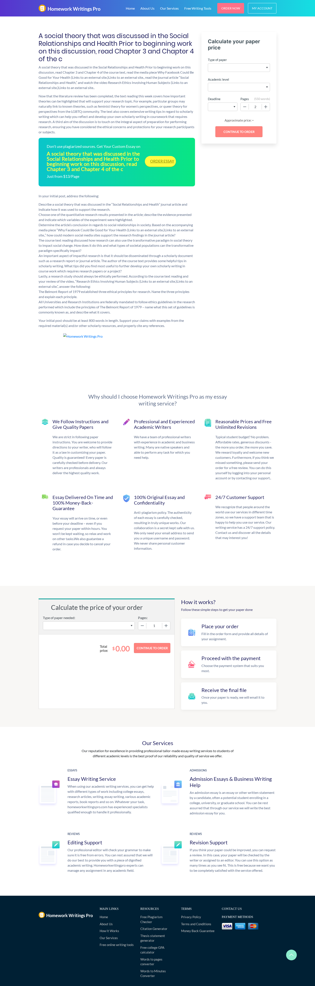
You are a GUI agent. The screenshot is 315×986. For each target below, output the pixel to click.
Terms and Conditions (196, 924)
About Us (147, 8)
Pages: (143, 618)
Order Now (230, 8)
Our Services (169, 8)
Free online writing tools (117, 945)
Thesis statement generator (152, 938)
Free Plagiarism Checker (151, 919)
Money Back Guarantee (197, 931)
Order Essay (162, 161)
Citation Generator (153, 929)
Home (130, 8)
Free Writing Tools (197, 8)
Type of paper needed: (59, 618)
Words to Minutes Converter (153, 973)
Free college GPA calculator (152, 950)
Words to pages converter (151, 961)
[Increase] (266, 107)
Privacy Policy (191, 917)
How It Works (109, 931)
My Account (262, 8)
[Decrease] (245, 107)
